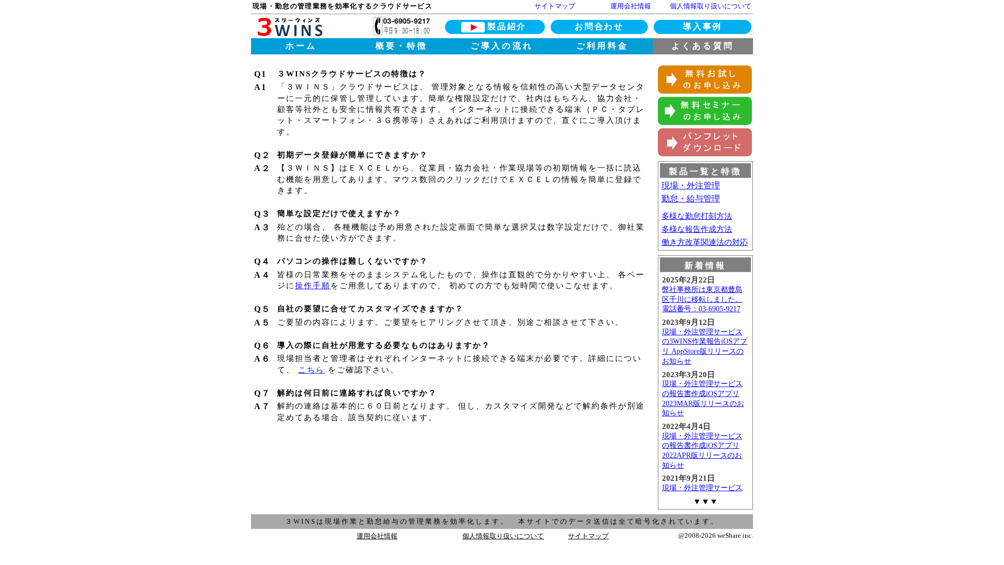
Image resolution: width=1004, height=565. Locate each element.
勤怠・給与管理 (690, 198)
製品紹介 (507, 26)
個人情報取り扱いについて (710, 6)
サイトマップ (554, 6)
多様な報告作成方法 (696, 229)
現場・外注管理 (690, 185)
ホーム (301, 45)
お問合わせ (599, 26)
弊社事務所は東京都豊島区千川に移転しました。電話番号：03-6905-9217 (702, 299)
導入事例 (702, 26)
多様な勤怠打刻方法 (696, 216)
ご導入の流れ (502, 45)
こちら (311, 370)
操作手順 (312, 285)
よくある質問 (702, 45)
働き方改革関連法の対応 (704, 242)
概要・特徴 (401, 45)
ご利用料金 (602, 45)
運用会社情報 (630, 6)
